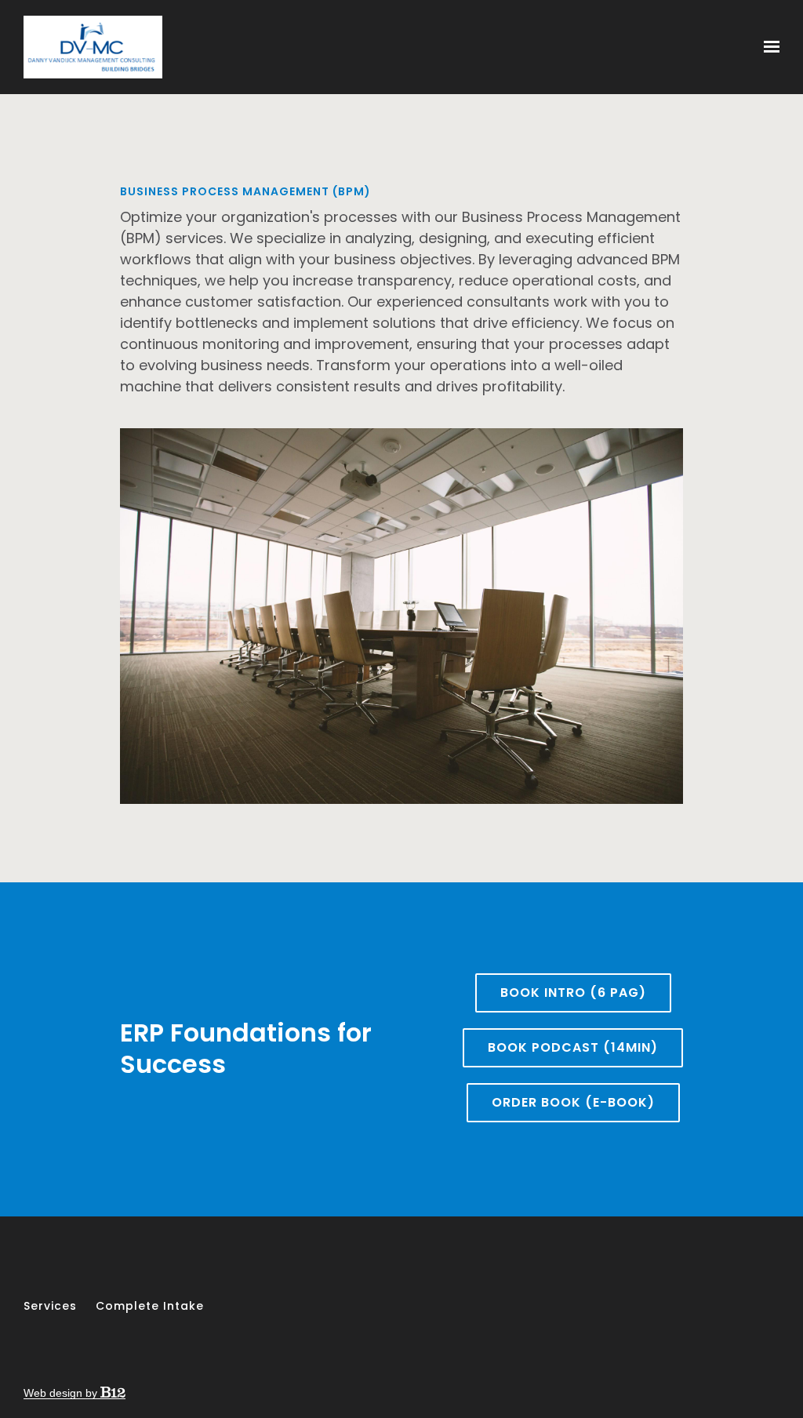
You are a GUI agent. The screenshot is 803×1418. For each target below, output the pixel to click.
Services (50, 1306)
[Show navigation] (767, 47)
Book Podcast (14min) (573, 1047)
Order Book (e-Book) (573, 1102)
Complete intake (150, 1306)
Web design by (62, 1393)
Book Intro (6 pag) (573, 993)
